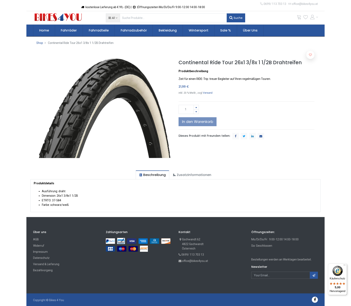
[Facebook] (315, 299)
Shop (39, 42)
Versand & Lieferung (46, 264)
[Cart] (299, 18)
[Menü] (344, 266)
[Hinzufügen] (196, 107)
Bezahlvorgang (43, 270)
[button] (113, 17)
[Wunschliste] (305, 18)
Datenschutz (41, 257)
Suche (238, 18)
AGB (36, 239)
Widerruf (38, 245)
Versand (207, 92)
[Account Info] (314, 17)
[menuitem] (44, 30)
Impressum (40, 251)
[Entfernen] (196, 112)
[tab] (152, 174)
